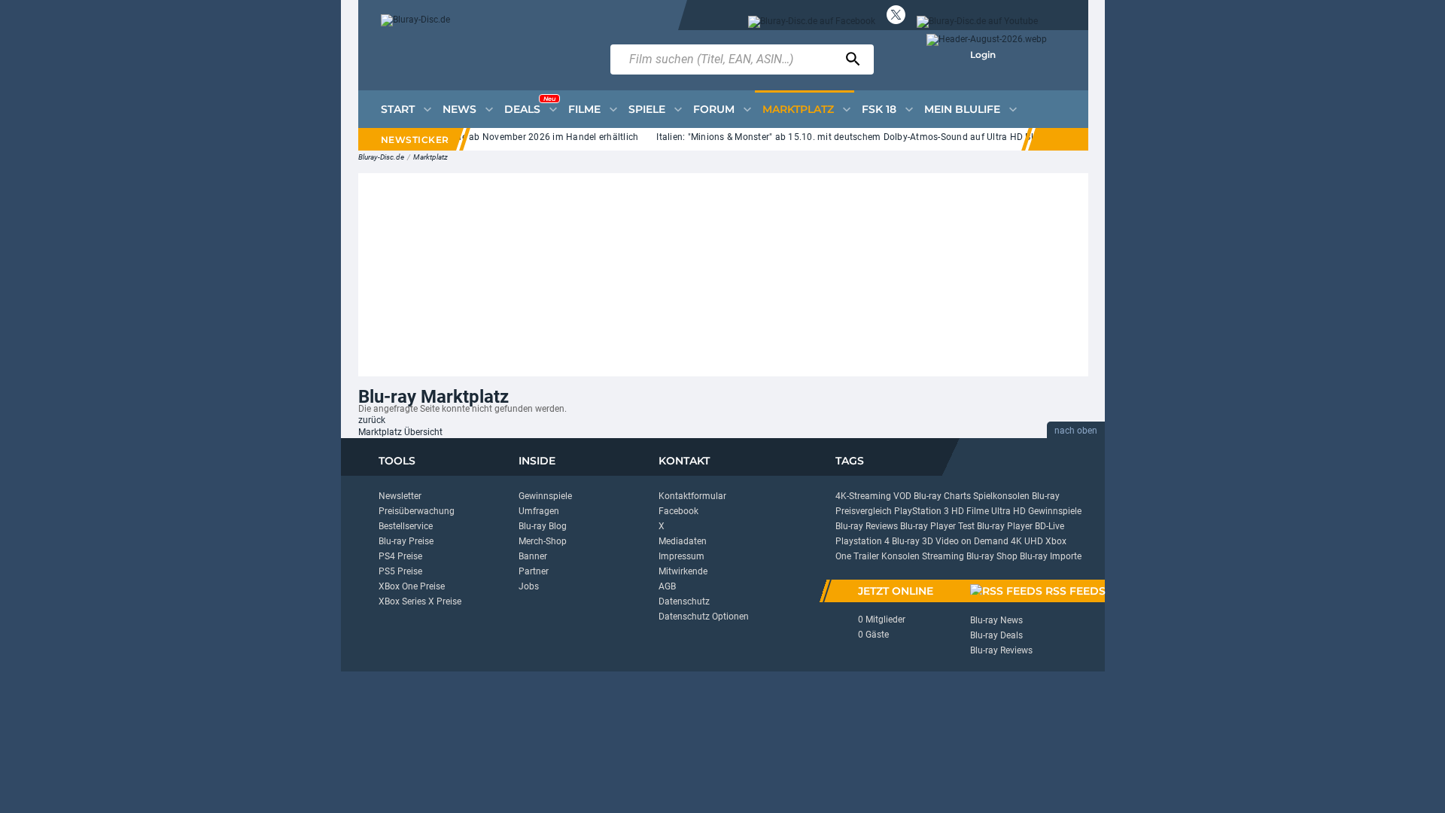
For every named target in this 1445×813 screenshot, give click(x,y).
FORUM (714, 109)
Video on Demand (971, 541)
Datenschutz (684, 601)
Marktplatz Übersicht (400, 432)
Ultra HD (1008, 511)
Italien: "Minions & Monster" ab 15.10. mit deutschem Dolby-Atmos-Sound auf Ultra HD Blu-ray (848, 137)
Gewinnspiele (545, 496)
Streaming (943, 556)
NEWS (459, 109)
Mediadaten (683, 541)
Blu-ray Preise (406, 541)
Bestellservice (406, 526)
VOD (902, 496)
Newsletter (400, 496)
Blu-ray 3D (912, 541)
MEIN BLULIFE (962, 109)
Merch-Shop (543, 541)
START (398, 109)
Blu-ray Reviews (866, 526)
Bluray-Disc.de (381, 157)
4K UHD (1027, 541)
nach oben (1075, 430)
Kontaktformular (692, 496)
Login (983, 54)
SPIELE (646, 109)
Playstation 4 (862, 541)
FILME (584, 109)
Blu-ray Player (1005, 526)
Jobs (529, 586)
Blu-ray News (996, 620)
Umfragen (539, 511)
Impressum (681, 556)
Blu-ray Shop (992, 556)
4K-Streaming (863, 496)
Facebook (678, 511)
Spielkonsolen (1001, 496)
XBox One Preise (412, 586)
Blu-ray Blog (543, 526)
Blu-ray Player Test (937, 526)
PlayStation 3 (921, 511)
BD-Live (1049, 526)
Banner (533, 556)
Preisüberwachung (417, 511)
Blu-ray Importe (1050, 556)
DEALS (529, 105)
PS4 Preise (400, 556)
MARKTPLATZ (798, 109)
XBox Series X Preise (420, 601)
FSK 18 (879, 109)
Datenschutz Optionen (704, 616)
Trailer (866, 556)
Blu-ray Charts (942, 496)
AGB (667, 586)
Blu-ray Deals (996, 635)
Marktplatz (430, 157)
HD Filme (970, 511)
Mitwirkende (683, 571)
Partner (534, 571)
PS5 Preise (400, 571)
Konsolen (900, 556)
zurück (371, 420)
